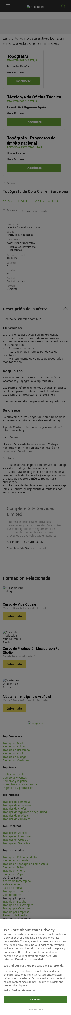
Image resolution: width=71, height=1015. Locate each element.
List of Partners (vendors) (19, 990)
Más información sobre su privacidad (30, 957)
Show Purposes (35, 1009)
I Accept (35, 999)
